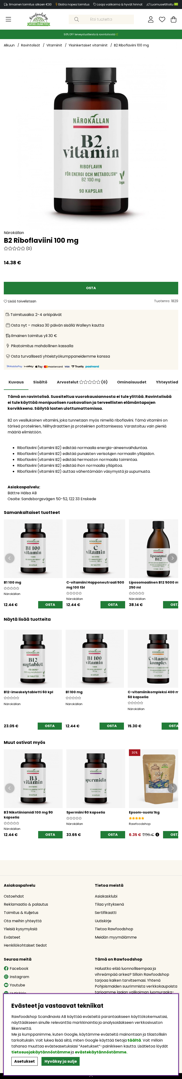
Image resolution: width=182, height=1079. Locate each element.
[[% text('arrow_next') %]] (173, 674)
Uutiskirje (103, 921)
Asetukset (24, 1061)
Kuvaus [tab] (16, 382)
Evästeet (12, 937)
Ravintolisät (30, 45)
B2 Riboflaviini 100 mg (131, 45)
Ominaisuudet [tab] (131, 382)
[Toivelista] (162, 19)
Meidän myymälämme (116, 937)
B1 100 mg (12, 582)
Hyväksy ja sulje (61, 1061)
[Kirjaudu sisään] (150, 19)
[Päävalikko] (8, 19)
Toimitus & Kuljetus (21, 912)
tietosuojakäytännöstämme (40, 1052)
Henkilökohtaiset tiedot (25, 945)
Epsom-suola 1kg (144, 812)
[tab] (40, 382)
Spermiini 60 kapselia (85, 812)
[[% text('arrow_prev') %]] (8, 674)
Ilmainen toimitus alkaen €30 (30, 4)
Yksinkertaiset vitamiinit (88, 45)
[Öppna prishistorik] (157, 835)
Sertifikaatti (105, 912)
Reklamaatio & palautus (26, 904)
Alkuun (9, 45)
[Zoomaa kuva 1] (91, 142)
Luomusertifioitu (162, 4)
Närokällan (14, 232)
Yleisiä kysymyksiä (20, 929)
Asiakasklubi (106, 896)
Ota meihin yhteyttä (22, 921)
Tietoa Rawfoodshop (114, 929)
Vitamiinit (54, 45)
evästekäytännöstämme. (101, 1052)
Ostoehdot (14, 896)
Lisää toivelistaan (21, 301)
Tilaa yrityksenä (109, 904)
